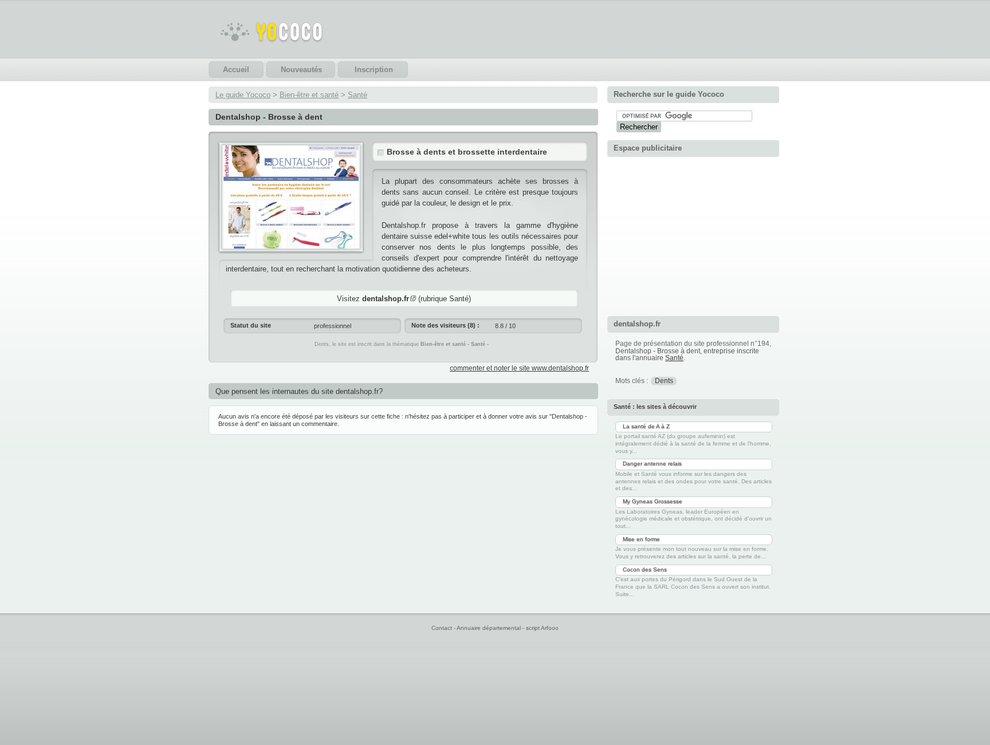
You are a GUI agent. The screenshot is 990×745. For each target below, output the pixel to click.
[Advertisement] (693, 234)
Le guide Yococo (242, 94)
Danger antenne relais (652, 463)
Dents (664, 380)
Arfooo (550, 628)
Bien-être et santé (309, 94)
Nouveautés (301, 69)
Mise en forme (641, 539)
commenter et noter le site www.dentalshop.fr (519, 368)
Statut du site (250, 325)
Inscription (374, 69)
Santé (357, 94)
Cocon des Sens (645, 569)
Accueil (236, 69)
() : (445, 325)
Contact (441, 628)
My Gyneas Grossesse (652, 501)
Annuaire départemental (489, 628)
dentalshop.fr (385, 298)
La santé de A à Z (646, 426)
